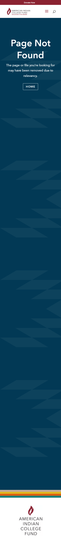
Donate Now (29, 2)
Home (30, 86)
